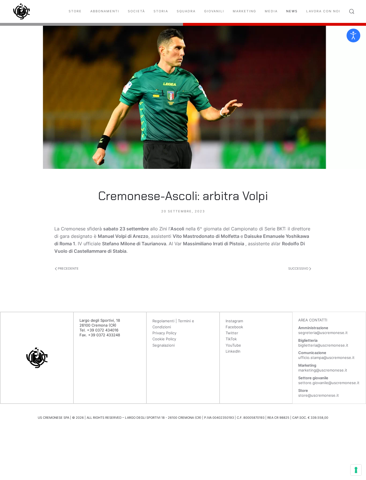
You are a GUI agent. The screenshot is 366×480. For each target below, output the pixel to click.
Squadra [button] (186, 11)
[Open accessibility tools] (353, 35)
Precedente (68, 268)
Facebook (234, 327)
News (292, 11)
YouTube (233, 345)
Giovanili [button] (214, 11)
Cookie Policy (164, 339)
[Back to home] (21, 11)
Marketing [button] (244, 11)
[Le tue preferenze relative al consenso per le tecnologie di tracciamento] (356, 470)
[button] (352, 11)
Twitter (232, 333)
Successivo (298, 268)
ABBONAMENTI (104, 11)
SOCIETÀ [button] (136, 11)
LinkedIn (233, 351)
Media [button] (271, 11)
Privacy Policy (164, 333)
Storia (161, 11)
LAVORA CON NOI (323, 11)
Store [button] (75, 11)
